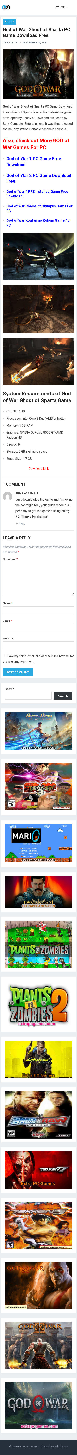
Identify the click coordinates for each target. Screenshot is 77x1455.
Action (9, 21)
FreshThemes (60, 1446)
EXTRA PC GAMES (28, 1446)
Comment (10, 559)
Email (7, 620)
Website (8, 638)
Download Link (38, 469)
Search (9, 689)
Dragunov (10, 42)
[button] (62, 7)
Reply (22, 523)
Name (7, 603)
